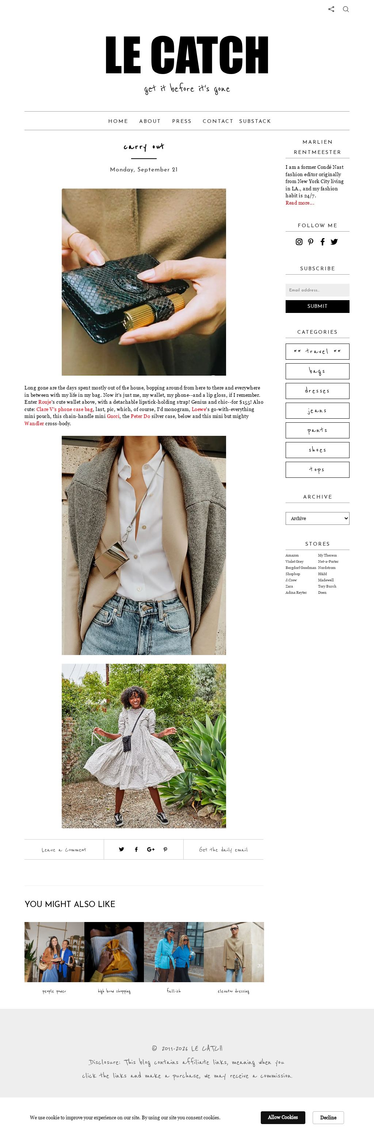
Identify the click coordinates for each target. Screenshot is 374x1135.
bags (318, 371)
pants (318, 430)
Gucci (113, 416)
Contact (218, 121)
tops (317, 469)
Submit (318, 306)
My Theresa (327, 555)
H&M (322, 574)
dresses (317, 391)
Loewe (199, 409)
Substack (255, 121)
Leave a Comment (64, 849)
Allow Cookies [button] (283, 1117)
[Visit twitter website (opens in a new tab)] (121, 849)
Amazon (292, 555)
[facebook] (323, 242)
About (150, 121)
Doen (322, 592)
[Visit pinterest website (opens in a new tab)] (51, 205)
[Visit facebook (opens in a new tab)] (136, 849)
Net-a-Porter (328, 561)
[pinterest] (311, 242)
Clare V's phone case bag (65, 409)
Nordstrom (327, 567)
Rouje (44, 402)
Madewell (326, 580)
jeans (317, 410)
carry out (144, 146)
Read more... (300, 203)
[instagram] (300, 242)
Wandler (34, 423)
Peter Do (140, 416)
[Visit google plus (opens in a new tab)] (151, 849)
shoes (318, 450)
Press (182, 121)
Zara (289, 586)
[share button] (346, 9)
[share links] (331, 9)
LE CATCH (187, 54)
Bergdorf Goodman (301, 567)
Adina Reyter (296, 592)
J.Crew (291, 580)
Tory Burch (327, 586)
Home (118, 121)
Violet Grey (295, 561)
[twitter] (335, 242)
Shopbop (293, 574)
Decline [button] (328, 1117)
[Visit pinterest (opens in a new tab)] (165, 849)
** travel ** (318, 351)
